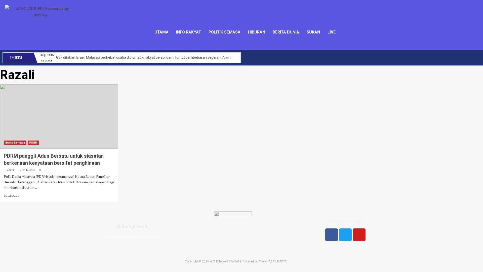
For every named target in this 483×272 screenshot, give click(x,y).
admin (11, 170)
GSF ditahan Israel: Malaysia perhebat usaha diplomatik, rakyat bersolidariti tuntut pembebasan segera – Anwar (144, 57)
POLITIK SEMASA (224, 32)
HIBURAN (256, 32)
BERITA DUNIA (286, 32)
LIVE (332, 32)
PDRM (33, 142)
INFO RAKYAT (188, 32)
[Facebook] (331, 234)
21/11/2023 (27, 170)
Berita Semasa (15, 142)
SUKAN (313, 32)
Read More (11, 196)
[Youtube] (359, 234)
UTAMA (161, 32)
